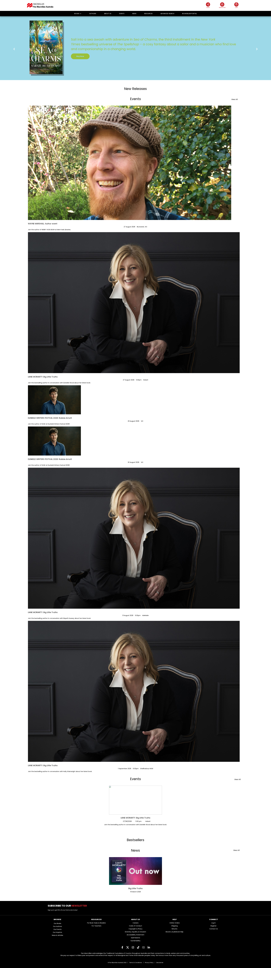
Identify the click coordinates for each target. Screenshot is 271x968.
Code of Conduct (135, 926)
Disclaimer (159, 962)
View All (234, 99)
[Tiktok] (138, 947)
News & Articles (57, 935)
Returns (174, 929)
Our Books (57, 923)
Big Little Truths (135, 888)
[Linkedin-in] (148, 947)
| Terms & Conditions (135, 962)
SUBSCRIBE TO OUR (68, 905)
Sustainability (135, 941)
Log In (213, 923)
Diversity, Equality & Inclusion (135, 932)
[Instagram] (133, 947)
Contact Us (213, 929)
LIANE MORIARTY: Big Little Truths (135, 817)
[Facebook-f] (122, 947)
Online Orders (174, 923)
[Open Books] (80, 13)
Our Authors (57, 926)
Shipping (174, 926)
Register (213, 926)
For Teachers (96, 926)
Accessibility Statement (135, 935)
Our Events (57, 929)
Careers (135, 923)
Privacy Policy (149, 962)
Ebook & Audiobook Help (174, 932)
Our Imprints (57, 932)
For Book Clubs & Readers (96, 923)
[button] (14, 49)
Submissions (135, 938)
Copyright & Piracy (135, 929)
